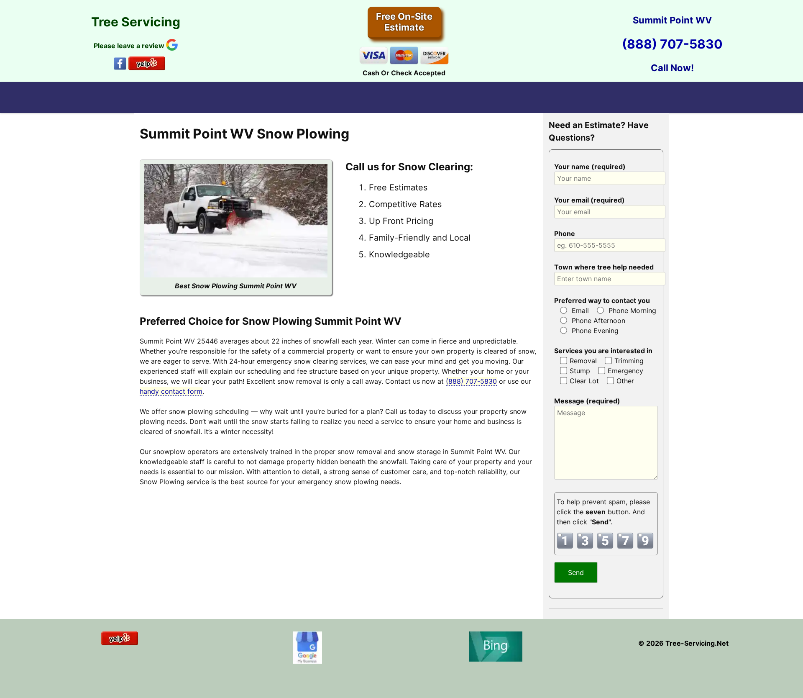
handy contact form (171, 391)
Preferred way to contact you (602, 300)
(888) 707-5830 (672, 43)
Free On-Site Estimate (404, 22)
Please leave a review (130, 45)
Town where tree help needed (604, 267)
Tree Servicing (135, 21)
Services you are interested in (603, 350)
